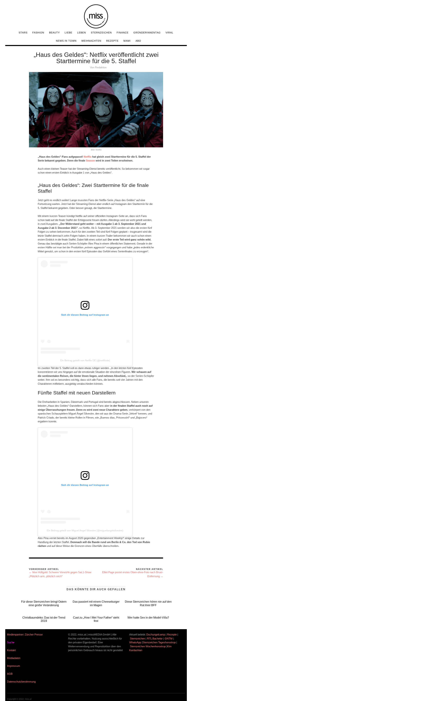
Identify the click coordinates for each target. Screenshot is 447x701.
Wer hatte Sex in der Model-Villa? (148, 617)
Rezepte (112, 40)
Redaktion (101, 67)
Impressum (13, 665)
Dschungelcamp (155, 634)
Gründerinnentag (147, 32)
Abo (138, 40)
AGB (10, 673)
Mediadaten (13, 658)
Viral (169, 32)
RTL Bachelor (155, 638)
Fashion (38, 32)
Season (90, 160)
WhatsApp (135, 642)
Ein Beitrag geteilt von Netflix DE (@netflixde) (85, 360)
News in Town (66, 40)
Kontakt (11, 650)
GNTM (169, 638)
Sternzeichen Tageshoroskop (159, 642)
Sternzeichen (101, 32)
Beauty (54, 32)
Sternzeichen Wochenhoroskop (148, 646)
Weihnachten (91, 40)
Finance (123, 32)
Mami (127, 40)
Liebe (68, 32)
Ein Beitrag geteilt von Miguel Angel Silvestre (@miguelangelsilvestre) (85, 530)
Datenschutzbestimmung (21, 681)
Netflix (87, 156)
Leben (81, 32)
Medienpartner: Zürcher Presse (25, 634)
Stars (23, 32)
